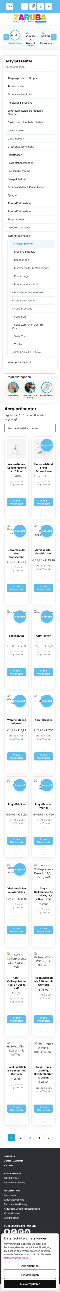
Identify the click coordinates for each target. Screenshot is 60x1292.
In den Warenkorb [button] (16, 502)
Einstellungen (30, 1275)
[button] (16, 492)
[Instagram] (14, 1232)
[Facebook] (7, 1232)
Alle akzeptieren (30, 1284)
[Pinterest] (27, 1232)
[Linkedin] (21, 1232)
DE (9, 6)
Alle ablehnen (30, 1265)
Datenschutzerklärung (16, 1257)
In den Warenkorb (43, 502)
